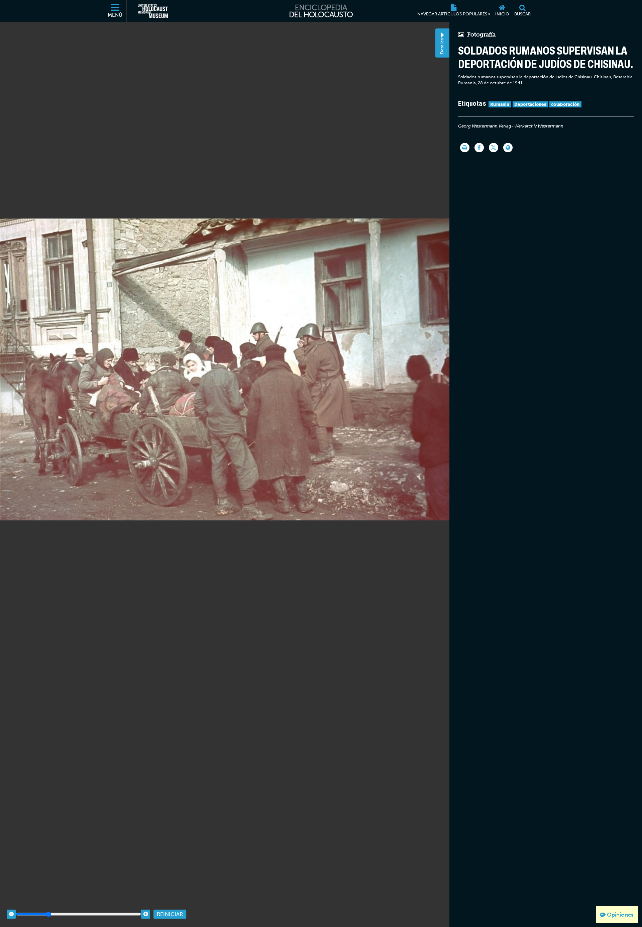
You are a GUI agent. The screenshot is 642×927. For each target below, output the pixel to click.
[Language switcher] (508, 147)
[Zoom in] (145, 914)
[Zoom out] (11, 914)
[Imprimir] (464, 147)
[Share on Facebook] (479, 147)
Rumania (499, 104)
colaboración (565, 104)
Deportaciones (530, 104)
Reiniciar (170, 914)
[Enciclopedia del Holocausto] (321, 11)
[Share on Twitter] (493, 147)
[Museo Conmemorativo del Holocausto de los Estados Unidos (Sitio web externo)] (153, 11)
